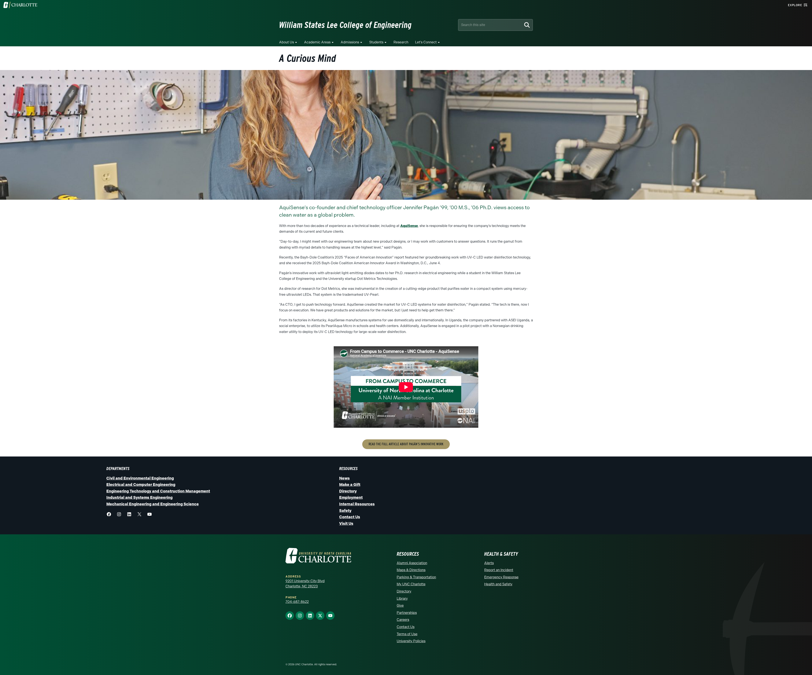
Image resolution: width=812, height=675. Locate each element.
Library (402, 599)
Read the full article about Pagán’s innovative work (406, 444)
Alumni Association (412, 563)
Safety (345, 510)
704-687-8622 (297, 602)
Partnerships (407, 613)
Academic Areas (317, 42)
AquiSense (409, 226)
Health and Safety (498, 584)
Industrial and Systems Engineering (139, 497)
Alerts (489, 563)
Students (376, 42)
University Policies (411, 641)
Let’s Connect (426, 42)
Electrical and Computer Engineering (140, 484)
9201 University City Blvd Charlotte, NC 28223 (305, 583)
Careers (403, 620)
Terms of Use (407, 634)
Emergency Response (501, 577)
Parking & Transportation (416, 577)
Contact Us (349, 517)
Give (400, 606)
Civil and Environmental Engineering (140, 478)
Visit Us (346, 523)
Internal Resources (357, 504)
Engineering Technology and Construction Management (158, 491)
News (344, 478)
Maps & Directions (411, 570)
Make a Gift (349, 484)
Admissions (350, 42)
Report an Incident (498, 570)
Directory (348, 491)
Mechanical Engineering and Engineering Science (152, 504)
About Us (286, 42)
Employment (351, 497)
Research (401, 42)
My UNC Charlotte (411, 584)
